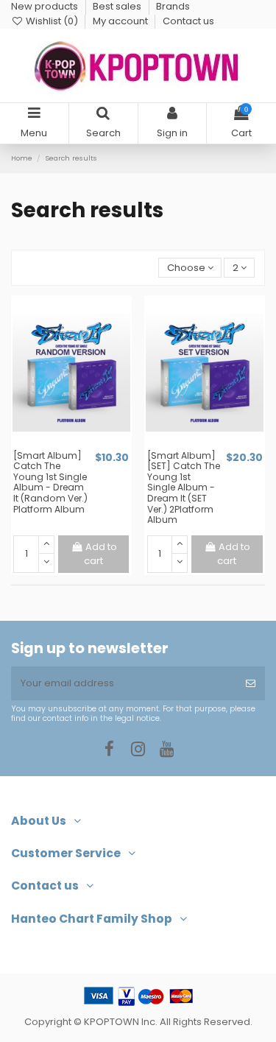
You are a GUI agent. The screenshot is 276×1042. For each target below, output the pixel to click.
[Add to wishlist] (61, 444)
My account (121, 21)
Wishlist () (52, 21)
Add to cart (100, 554)
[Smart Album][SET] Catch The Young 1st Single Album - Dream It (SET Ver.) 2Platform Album (183, 487)
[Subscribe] (250, 683)
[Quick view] (81, 444)
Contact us (188, 21)
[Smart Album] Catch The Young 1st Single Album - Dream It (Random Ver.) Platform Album (50, 482)
